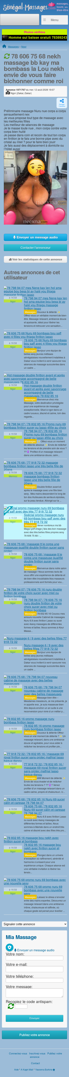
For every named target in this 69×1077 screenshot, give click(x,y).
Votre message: (19, 986)
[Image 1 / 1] (35, 187)
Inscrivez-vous (37, 1053)
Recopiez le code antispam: (29, 1001)
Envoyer (34, 1018)
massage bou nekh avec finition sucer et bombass (42, 848)
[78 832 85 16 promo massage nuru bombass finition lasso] (35, 720)
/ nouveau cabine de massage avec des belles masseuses (43, 690)
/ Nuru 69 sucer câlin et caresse (44, 809)
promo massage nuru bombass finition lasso (44, 727)
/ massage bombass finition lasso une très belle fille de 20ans (43, 478)
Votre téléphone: (20, 976)
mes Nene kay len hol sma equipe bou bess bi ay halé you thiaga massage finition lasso (45, 303)
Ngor (23, 46)
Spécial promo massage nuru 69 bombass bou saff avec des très (44, 518)
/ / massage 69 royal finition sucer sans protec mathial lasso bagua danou (45, 769)
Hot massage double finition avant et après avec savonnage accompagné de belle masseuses (45, 390)
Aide (16, 1069)
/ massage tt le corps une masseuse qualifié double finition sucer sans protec (43, 559)
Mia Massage (21, 937)
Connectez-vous (18, 1053)
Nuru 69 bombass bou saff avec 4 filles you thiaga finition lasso (45, 343)
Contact (35, 1063)
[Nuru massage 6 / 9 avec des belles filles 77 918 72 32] (35, 640)
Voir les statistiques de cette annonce (37, 259)
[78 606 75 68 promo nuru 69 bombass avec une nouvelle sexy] (35, 881)
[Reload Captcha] (10, 1006)
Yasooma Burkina (43, 1069)
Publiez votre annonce (34, 1035)
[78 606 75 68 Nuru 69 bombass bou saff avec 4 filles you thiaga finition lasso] (35, 335)
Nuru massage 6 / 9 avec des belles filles (43, 647)
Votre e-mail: (16, 964)
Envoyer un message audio (37, 237)
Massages (13, 46)
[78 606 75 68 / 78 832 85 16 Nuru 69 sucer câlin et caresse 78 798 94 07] (35, 801)
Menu (54, 20)
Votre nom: (15, 954)
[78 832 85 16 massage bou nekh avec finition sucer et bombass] (35, 839)
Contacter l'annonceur (35, 247)
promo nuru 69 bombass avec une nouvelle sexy (43, 890)
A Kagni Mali (27, 1069)
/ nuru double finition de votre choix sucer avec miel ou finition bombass (43, 605)
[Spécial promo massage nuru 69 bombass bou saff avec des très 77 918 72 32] (35, 509)
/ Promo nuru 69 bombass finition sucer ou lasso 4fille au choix (45, 434)
